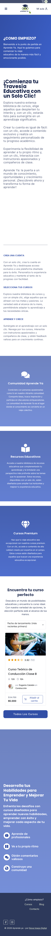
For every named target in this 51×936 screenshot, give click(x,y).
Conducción (21, 688)
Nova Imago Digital (38, 928)
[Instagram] (12, 922)
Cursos (28, 904)
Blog (41, 904)
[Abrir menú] (6, 9)
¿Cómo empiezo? (34, 899)
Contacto (34, 909)
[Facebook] (5, 922)
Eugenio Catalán (26, 685)
